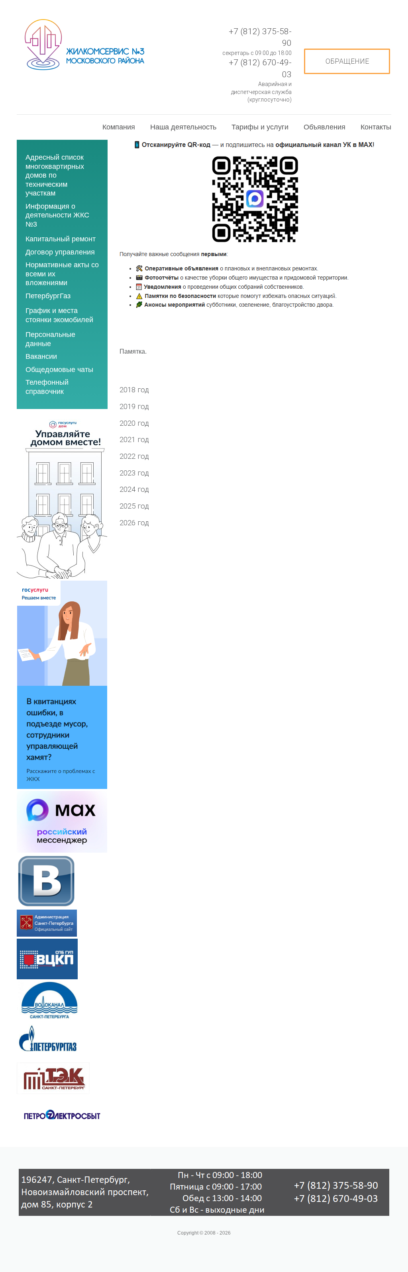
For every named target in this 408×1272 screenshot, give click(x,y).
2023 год (134, 473)
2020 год (134, 423)
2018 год (134, 390)
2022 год (134, 456)
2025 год (134, 506)
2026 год (134, 523)
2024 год (134, 489)
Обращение (347, 61)
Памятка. (133, 351)
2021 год (134, 439)
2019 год (134, 406)
